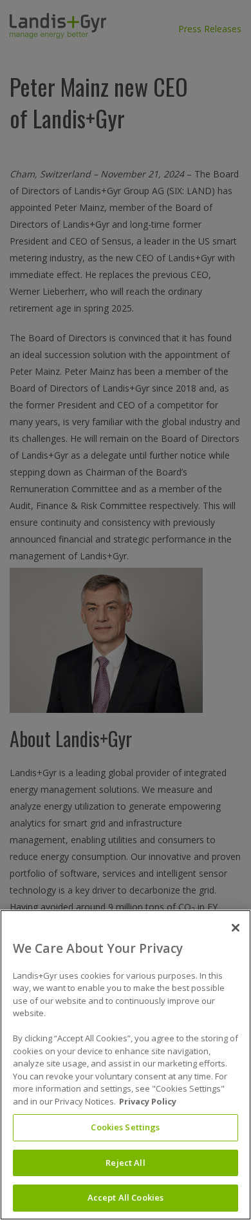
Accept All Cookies (125, 1197)
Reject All (125, 1162)
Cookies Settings (125, 1127)
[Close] (235, 928)
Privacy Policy (147, 1101)
